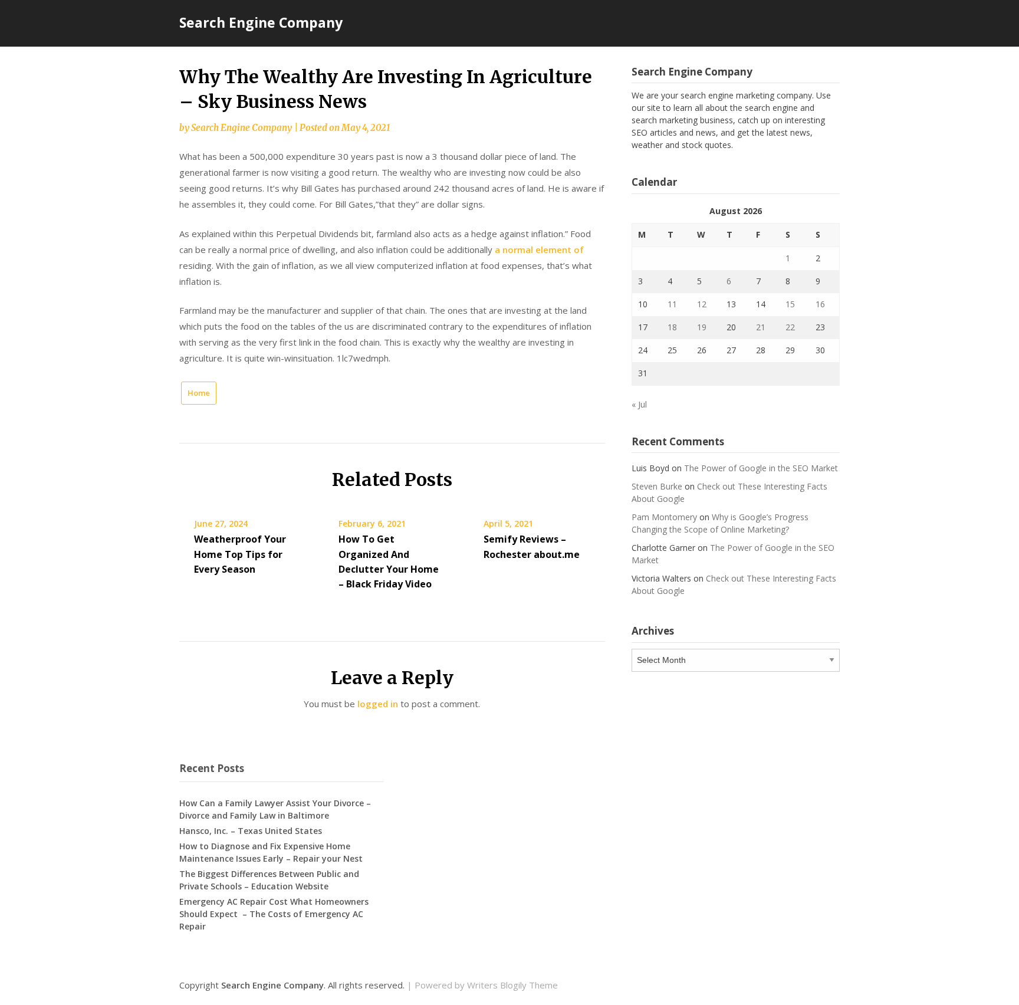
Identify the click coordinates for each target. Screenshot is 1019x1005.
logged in (377, 704)
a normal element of (539, 249)
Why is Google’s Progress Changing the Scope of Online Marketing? (720, 523)
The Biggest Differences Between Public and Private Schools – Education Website (269, 880)
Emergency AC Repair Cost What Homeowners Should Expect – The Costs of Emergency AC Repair (274, 914)
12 (701, 304)
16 (820, 304)
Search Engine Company (261, 22)
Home (199, 392)
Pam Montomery (664, 517)
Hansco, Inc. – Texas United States (250, 830)
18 (672, 327)
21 (760, 327)
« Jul (639, 404)
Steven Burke (657, 486)
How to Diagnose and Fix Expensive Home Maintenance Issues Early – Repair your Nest (271, 852)
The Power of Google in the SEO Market (761, 468)
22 (790, 327)
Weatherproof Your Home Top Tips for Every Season (240, 554)
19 (701, 327)
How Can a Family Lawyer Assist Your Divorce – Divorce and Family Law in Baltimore (275, 809)
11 (672, 304)
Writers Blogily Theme (512, 985)
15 (790, 304)
